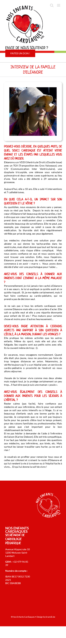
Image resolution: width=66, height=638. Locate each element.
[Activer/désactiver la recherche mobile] (52, 5)
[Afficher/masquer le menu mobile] (59, 5)
